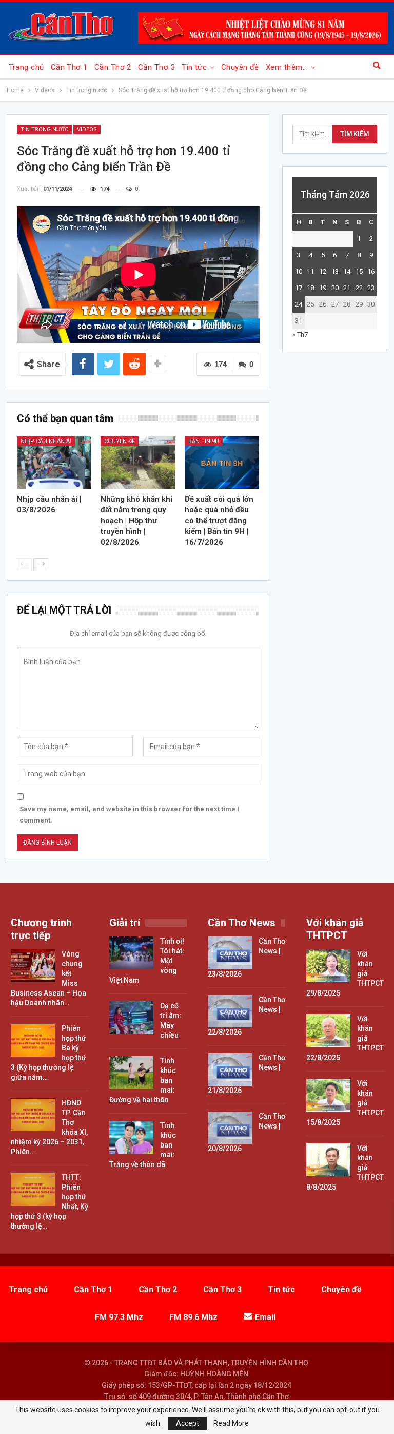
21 (346, 288)
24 (298, 304)
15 (359, 271)
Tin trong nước (44, 129)
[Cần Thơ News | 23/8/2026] (230, 952)
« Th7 (300, 334)
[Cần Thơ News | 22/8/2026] (230, 1011)
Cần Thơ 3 (156, 67)
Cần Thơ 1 (69, 67)
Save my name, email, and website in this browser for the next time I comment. (129, 814)
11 (310, 271)
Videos (87, 129)
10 (298, 271)
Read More (231, 1423)
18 (310, 288)
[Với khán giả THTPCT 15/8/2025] (328, 1095)
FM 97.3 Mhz (119, 1317)
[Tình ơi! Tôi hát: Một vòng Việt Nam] (131, 952)
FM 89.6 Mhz (193, 1317)
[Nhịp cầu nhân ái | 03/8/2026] (54, 462)
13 (335, 271)
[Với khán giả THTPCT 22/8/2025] (328, 1030)
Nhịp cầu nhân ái (46, 441)
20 (335, 288)
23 (371, 288)
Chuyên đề (240, 67)
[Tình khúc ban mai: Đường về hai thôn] (131, 1072)
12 (322, 271)
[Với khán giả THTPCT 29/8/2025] (328, 965)
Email (265, 1317)
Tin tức (194, 67)
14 (346, 271)
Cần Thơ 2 (112, 67)
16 (371, 271)
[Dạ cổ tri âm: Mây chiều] (131, 1017)
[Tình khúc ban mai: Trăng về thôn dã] (131, 1137)
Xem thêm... (287, 67)
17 (298, 288)
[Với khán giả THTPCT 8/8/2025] (328, 1159)
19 (322, 288)
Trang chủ (26, 67)
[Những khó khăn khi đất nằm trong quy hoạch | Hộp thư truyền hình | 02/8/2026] (138, 462)
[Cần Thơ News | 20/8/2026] (230, 1128)
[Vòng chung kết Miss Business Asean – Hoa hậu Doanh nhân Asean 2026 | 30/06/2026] (33, 965)
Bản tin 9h (203, 441)
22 (359, 288)
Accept (187, 1423)
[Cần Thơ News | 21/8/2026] (230, 1069)
